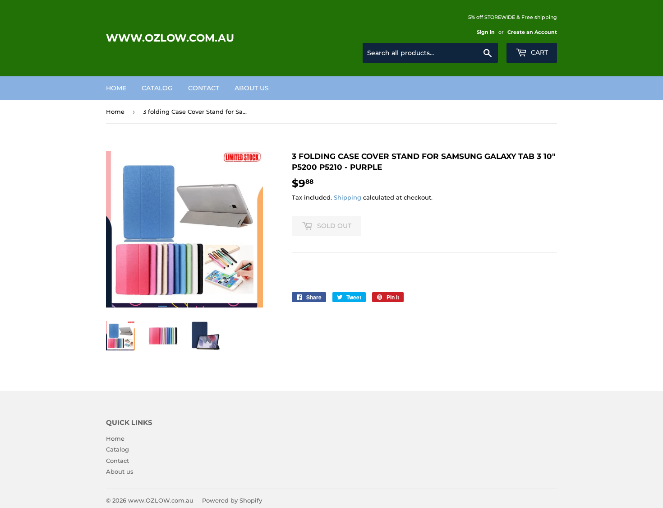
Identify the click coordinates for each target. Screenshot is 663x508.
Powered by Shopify (232, 500)
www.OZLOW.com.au (170, 38)
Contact (203, 88)
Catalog (157, 88)
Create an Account (532, 32)
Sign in (486, 32)
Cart (538, 52)
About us (252, 88)
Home (116, 88)
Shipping (347, 197)
